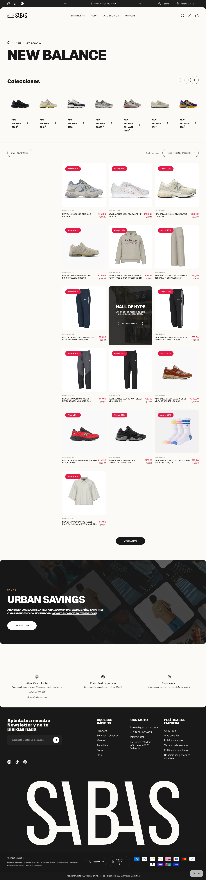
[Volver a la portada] (8, 42)
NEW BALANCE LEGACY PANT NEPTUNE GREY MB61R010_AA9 (76, 400)
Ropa (100, 750)
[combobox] (166, 3)
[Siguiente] (140, 3)
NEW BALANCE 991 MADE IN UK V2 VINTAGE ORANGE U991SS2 (170, 400)
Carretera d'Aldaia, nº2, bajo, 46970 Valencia (141, 745)
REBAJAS (102, 730)
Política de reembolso (14, 862)
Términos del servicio (47, 862)
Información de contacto (15, 866)
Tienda (17, 42)
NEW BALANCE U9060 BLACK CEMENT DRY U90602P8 (122, 461)
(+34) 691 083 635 (37, 692)
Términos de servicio (176, 745)
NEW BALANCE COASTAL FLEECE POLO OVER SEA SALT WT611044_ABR (79, 523)
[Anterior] (65, 3)
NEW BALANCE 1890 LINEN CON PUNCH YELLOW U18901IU (76, 277)
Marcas (101, 740)
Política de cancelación (34, 866)
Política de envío (173, 740)
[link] (130, 323)
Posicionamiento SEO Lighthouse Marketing (121, 876)
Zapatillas (102, 745)
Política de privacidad (31, 862)
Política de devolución (176, 750)
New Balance (68, 211)
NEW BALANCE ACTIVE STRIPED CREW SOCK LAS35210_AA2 (172, 461)
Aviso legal (170, 730)
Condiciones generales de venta (177, 756)
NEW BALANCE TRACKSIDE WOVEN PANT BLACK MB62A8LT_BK (171, 338)
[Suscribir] (56, 740)
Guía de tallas (171, 735)
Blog (99, 754)
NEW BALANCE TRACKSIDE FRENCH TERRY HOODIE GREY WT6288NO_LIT (125, 277)
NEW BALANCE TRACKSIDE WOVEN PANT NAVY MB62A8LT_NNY (78, 338)
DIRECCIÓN (137, 737)
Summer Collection (107, 735)
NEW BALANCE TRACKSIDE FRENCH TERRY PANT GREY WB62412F (171, 277)
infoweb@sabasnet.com (37, 697)
